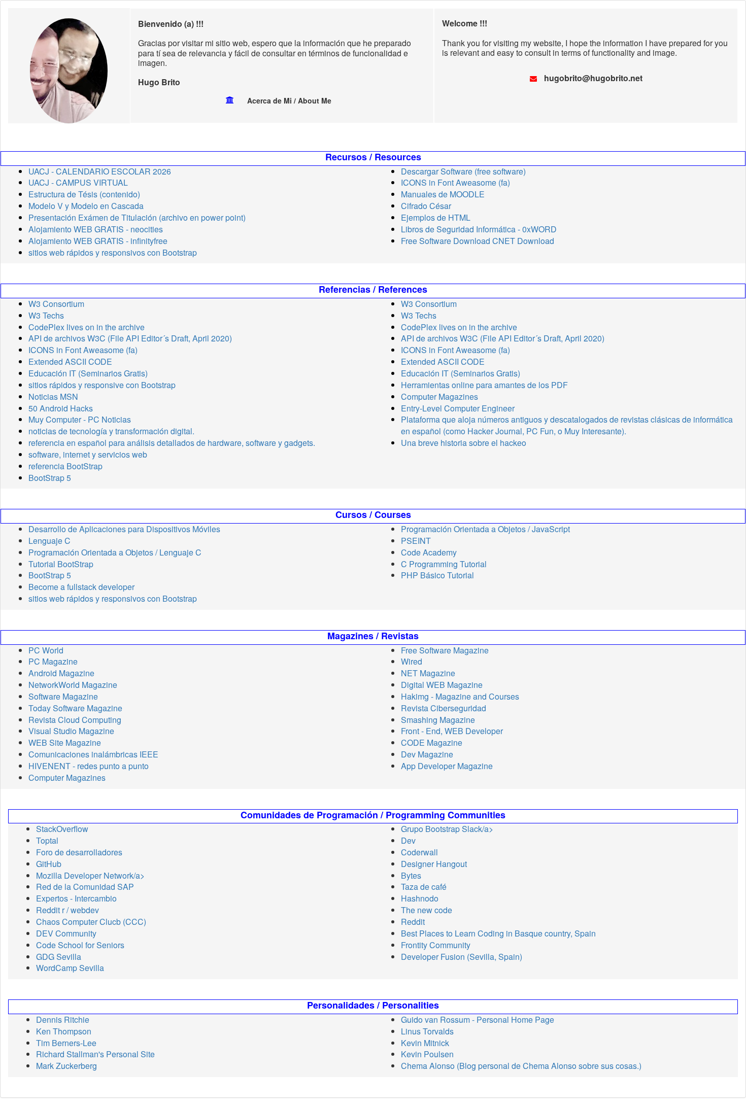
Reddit (413, 921)
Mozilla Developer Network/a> (90, 875)
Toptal (47, 840)
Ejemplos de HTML (435, 217)
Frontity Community (435, 945)
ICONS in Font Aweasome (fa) (455, 182)
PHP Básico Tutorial (437, 575)
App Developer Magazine (447, 766)
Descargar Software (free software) (463, 171)
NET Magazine (428, 673)
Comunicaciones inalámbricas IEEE (93, 754)
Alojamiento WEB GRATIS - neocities (95, 229)
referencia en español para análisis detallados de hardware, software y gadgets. (171, 442)
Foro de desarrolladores (79, 852)
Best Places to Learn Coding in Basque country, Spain (498, 933)
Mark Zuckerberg (66, 1065)
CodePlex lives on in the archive (86, 327)
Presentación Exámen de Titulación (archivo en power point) (137, 217)
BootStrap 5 (49, 477)
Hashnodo (419, 898)
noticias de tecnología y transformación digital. (111, 431)
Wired (411, 661)
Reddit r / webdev (67, 910)
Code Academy (429, 552)
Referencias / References (373, 289)
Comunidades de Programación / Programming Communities (373, 815)
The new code (426, 910)
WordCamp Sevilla (70, 968)
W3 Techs (46, 315)
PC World (45, 650)
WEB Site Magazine (64, 742)
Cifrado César (426, 206)
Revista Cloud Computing (74, 719)
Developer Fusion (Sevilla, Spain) (461, 956)
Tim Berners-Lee (66, 1043)
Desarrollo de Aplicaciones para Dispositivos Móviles (124, 529)
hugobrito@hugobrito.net (593, 78)
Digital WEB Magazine (442, 684)
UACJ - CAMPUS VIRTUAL (78, 182)
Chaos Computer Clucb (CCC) (91, 921)
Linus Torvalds (427, 1031)
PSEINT (416, 540)
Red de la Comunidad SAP (85, 886)
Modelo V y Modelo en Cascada (86, 206)
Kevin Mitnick (425, 1043)
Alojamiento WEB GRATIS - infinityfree (97, 241)
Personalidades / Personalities (373, 1005)
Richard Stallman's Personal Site (95, 1054)
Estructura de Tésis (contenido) (84, 194)
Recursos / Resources (373, 157)
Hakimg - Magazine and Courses (460, 696)
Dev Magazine (427, 754)
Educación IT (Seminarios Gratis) (88, 373)
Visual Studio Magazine (71, 731)
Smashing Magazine (438, 719)
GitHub (48, 864)
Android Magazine (61, 673)
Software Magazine (63, 696)
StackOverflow (62, 829)
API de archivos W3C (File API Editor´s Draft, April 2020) (130, 338)
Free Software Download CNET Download (477, 241)
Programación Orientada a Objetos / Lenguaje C (114, 552)
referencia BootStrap (65, 466)
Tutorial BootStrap (60, 564)
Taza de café (424, 886)
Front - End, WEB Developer (452, 731)
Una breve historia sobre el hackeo (463, 442)
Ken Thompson (63, 1031)
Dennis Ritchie (62, 1019)
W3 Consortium (56, 303)
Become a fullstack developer (81, 587)
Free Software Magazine (445, 650)
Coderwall (419, 852)
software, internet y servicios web (87, 454)
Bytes (411, 875)
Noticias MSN (53, 396)
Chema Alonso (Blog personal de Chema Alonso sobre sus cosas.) (521, 1065)
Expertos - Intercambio (76, 898)
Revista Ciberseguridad (443, 708)
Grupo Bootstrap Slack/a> (447, 829)
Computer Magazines (439, 396)
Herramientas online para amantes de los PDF (484, 385)
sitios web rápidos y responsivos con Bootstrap (112, 252)
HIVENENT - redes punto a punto (88, 766)
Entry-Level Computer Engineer (458, 408)
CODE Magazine (431, 742)
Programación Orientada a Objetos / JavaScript (485, 529)
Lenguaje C (49, 540)
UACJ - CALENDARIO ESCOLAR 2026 (99, 171)
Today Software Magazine (75, 708)
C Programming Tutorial (444, 564)
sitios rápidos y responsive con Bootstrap (102, 385)
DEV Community (66, 933)
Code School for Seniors (80, 945)
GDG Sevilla (58, 956)
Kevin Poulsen (427, 1054)
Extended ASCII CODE (70, 361)
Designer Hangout (434, 864)
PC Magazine (53, 661)
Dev (408, 840)
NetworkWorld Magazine (72, 684)
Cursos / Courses (373, 515)
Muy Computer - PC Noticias (79, 419)
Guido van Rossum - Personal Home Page (477, 1019)
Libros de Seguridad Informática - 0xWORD (479, 229)
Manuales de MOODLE (443, 194)
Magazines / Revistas (373, 636)
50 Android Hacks (60, 408)
